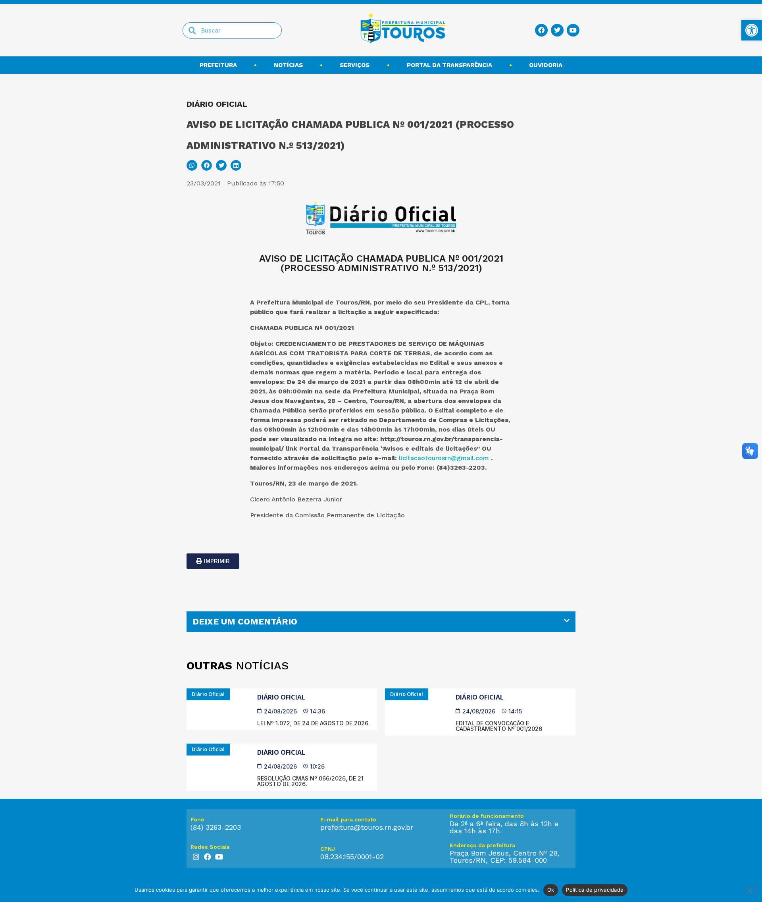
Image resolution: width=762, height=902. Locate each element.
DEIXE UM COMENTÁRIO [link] (244, 621)
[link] (751, 30)
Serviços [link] (354, 65)
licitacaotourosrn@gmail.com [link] (444, 458)
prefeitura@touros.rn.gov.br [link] (366, 827)
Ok (550, 890)
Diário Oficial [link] (281, 697)
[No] (749, 889)
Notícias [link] (288, 65)
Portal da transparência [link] (449, 65)
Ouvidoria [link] (545, 65)
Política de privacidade (594, 890)
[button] (192, 165)
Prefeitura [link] (218, 65)
